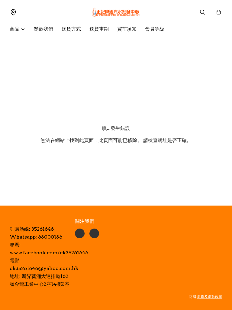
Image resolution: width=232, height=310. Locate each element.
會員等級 (154, 29)
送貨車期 (99, 29)
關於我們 (43, 29)
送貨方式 (71, 29)
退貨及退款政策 (209, 296)
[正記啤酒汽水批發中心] (116, 12)
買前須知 (127, 29)
